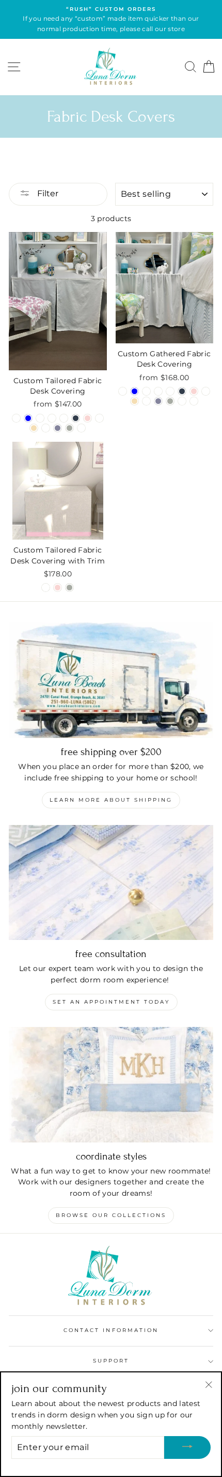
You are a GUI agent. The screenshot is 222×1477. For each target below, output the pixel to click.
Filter (46, 193)
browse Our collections (111, 1215)
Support (111, 1360)
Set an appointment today (111, 1001)
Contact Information (111, 1330)
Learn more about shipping (111, 800)
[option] (111, 19)
